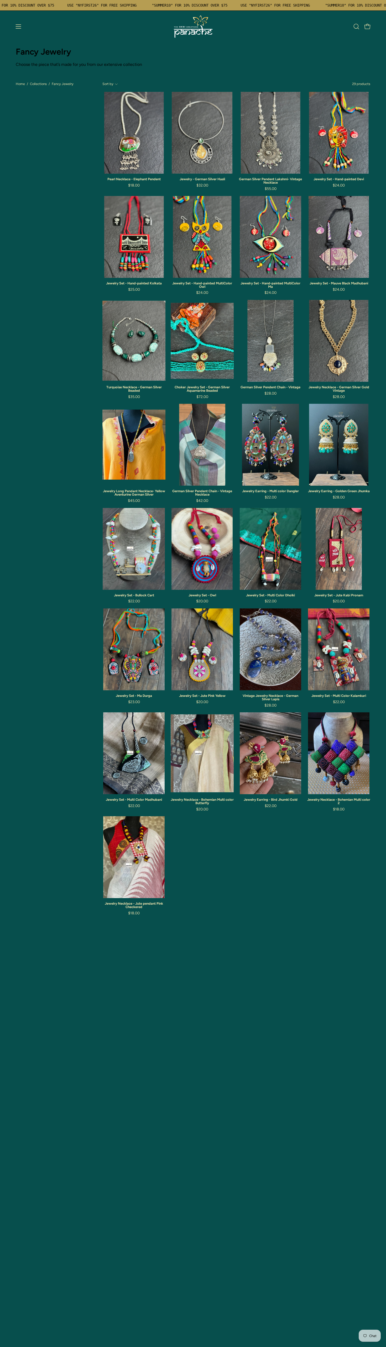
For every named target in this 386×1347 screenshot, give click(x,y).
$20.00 (202, 601)
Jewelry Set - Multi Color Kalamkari (338, 696)
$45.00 (134, 500)
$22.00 (271, 497)
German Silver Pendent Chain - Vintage (270, 387)
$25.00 (134, 289)
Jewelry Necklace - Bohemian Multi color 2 (338, 801)
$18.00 (134, 185)
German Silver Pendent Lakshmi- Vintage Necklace (270, 181)
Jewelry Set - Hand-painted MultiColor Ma (270, 285)
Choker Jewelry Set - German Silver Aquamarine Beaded (202, 389)
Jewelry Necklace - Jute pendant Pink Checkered (134, 905)
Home (20, 84)
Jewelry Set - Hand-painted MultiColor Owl (202, 285)
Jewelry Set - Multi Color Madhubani (134, 800)
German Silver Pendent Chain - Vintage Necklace (202, 493)
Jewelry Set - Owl (202, 595)
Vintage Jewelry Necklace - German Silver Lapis (270, 697)
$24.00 (339, 185)
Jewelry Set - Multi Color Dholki (270, 595)
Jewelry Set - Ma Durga (134, 696)
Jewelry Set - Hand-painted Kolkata (134, 283)
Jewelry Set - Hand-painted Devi (339, 179)
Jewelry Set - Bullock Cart (134, 595)
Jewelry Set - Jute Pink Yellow (202, 696)
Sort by (107, 84)
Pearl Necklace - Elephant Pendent (134, 179)
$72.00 (202, 397)
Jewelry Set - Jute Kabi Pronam (338, 595)
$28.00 (270, 393)
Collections (38, 84)
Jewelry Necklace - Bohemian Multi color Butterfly (202, 801)
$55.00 (271, 188)
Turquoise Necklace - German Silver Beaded (134, 389)
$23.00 (134, 702)
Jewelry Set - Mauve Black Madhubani (339, 283)
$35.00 (134, 397)
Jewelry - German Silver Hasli (202, 179)
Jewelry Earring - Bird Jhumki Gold (271, 800)
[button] (356, 26)
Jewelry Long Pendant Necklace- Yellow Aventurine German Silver (134, 493)
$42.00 (202, 500)
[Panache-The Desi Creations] (193, 26)
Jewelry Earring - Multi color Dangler (270, 491)
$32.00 (202, 185)
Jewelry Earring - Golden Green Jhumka (339, 491)
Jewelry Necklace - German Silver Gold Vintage (339, 389)
